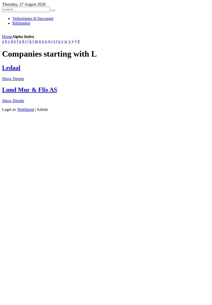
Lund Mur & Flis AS (29, 89)
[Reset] (53, 10)
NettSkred (25, 109)
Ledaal (11, 67)
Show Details (13, 79)
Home (7, 36)
